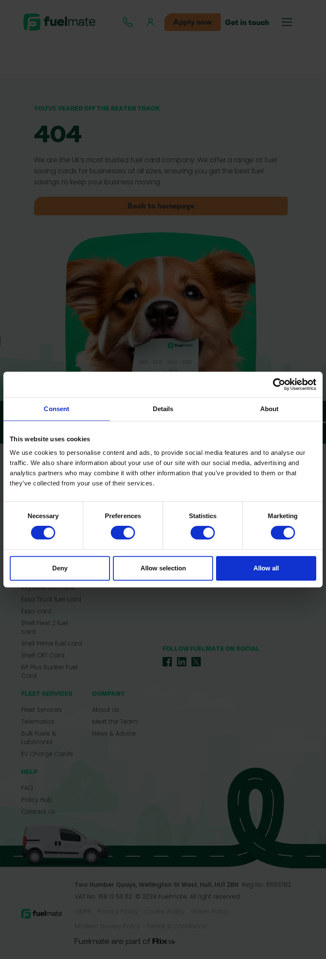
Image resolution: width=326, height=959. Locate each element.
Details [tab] (163, 408)
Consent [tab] (56, 408)
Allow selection (163, 568)
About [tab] (269, 408)
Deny (59, 568)
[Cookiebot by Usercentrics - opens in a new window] (279, 384)
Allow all (266, 568)
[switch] (123, 532)
